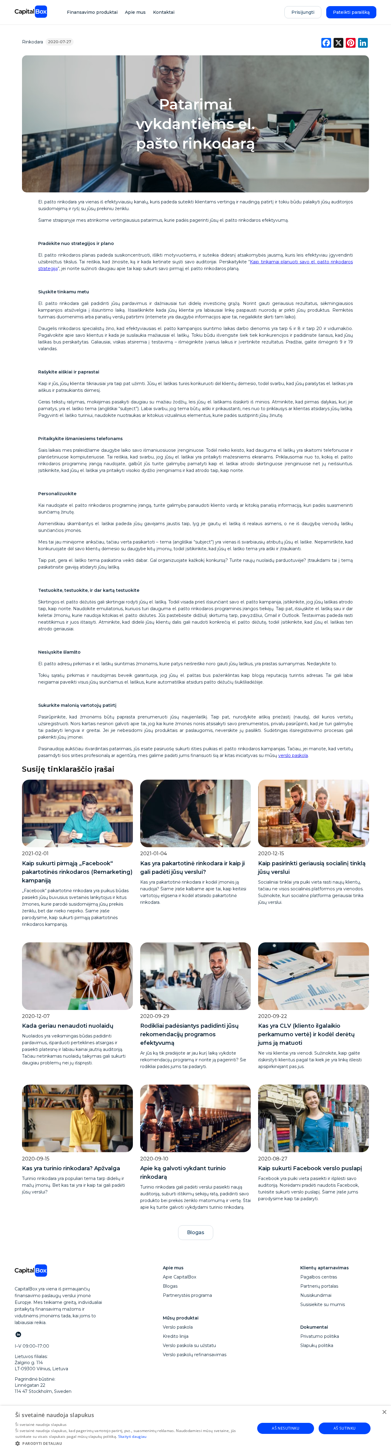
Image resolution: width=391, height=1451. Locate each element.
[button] (131, 1443)
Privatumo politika (319, 1336)
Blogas (195, 1232)
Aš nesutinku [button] (285, 1428)
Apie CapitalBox (179, 1277)
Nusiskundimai (315, 1295)
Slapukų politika (316, 1345)
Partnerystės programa (187, 1295)
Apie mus (135, 12)
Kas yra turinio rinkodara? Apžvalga (71, 1168)
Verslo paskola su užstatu (189, 1345)
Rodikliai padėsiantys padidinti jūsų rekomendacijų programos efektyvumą (189, 1034)
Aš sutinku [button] (345, 1428)
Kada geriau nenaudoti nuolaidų (67, 1025)
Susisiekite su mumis (322, 1304)
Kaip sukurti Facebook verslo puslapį (310, 1168)
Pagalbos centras (318, 1277)
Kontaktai (163, 12)
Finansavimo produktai (92, 12)
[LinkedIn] (18, 1334)
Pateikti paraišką (351, 12)
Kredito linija (175, 1336)
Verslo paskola (178, 1327)
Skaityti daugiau (132, 1436)
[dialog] (195, 1428)
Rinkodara (32, 42)
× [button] (384, 1412)
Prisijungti (302, 12)
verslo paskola (293, 755)
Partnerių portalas (319, 1286)
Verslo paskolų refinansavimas (194, 1354)
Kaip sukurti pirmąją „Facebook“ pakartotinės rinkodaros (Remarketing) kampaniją (77, 872)
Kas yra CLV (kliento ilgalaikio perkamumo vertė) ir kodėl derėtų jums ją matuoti (306, 1034)
